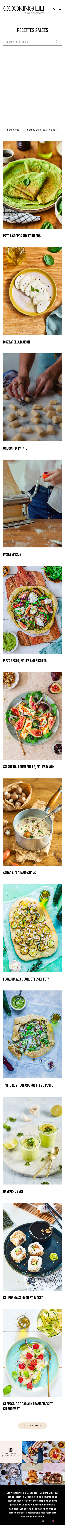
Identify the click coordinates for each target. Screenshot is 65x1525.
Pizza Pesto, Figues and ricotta (25, 660)
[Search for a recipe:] (32, 41)
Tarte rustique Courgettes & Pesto (28, 1085)
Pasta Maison (12, 554)
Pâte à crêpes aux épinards (22, 236)
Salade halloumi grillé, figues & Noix (28, 767)
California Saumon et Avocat (23, 1298)
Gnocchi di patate (15, 448)
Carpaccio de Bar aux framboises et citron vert (28, 1406)
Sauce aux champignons (19, 873)
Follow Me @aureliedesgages (11, 1455)
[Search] (57, 42)
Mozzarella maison (16, 342)
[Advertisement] (32, 86)
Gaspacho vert (13, 1191)
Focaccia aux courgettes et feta (26, 979)
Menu (60, 9)
